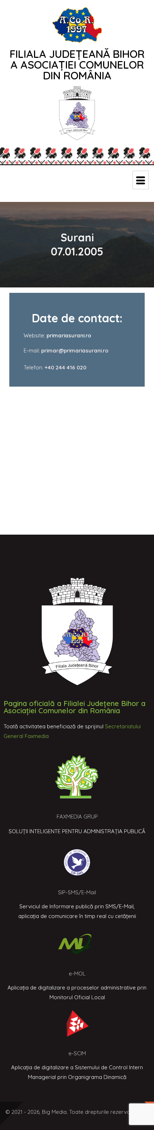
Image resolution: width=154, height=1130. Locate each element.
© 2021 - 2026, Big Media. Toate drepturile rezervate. (70, 1111)
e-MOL (77, 973)
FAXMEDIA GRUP (77, 816)
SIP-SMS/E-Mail (77, 892)
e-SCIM (77, 1053)
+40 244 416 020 (65, 367)
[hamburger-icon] (141, 180)
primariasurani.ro (69, 335)
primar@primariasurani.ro (74, 350)
